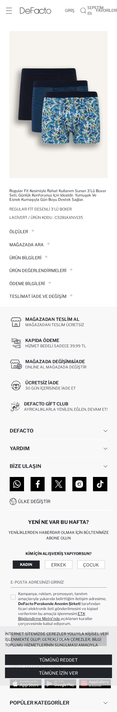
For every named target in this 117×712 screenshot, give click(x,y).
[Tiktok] (100, 484)
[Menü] (8, 10)
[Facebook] (38, 484)
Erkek (58, 564)
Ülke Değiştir (34, 501)
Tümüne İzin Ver (58, 673)
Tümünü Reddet (58, 660)
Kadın (26, 564)
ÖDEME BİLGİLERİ (27, 283)
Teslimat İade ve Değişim (37, 296)
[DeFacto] (35, 10)
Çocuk (91, 564)
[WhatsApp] (17, 484)
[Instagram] (79, 484)
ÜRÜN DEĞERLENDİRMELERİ (37, 270)
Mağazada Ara (26, 244)
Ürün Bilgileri (25, 257)
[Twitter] (58, 484)
